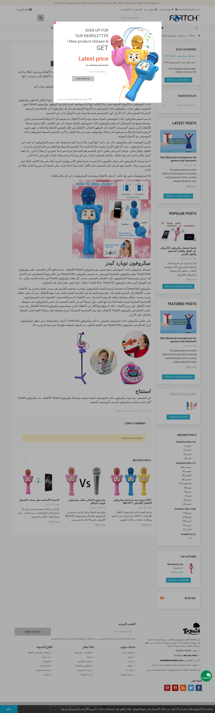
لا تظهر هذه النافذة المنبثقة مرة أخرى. (73, 99)
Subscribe (82, 78)
